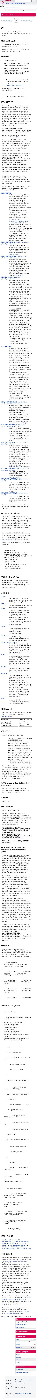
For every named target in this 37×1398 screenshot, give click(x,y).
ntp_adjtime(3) (16, 223)
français (18, 1360)
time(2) (17, 1241)
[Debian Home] (2, 3)
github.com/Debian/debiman (24, 1393)
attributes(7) (7, 716)
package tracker (21, 1324)
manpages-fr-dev (15, 10)
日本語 (18, 1362)
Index (7, 3)
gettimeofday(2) (14, 1240)
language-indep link (22, 1322)
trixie (17, 1339)
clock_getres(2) (6, 20)
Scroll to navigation (8, 15)
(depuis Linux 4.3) (10, 642)
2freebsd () (22, 1372)
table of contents (22, 1332)
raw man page (20, 1327)
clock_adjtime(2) (24, 221)
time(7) (23, 1246)
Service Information (11, 8)
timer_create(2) (14, 254)
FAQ (24, 3)
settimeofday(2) (14, 466)
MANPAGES (8, 0)
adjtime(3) (18, 219)
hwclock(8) (27, 1248)
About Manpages (16, 3)
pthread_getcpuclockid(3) (18, 1245)
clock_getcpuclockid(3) (10, 1243)
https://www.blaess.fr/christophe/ (15, 1261)
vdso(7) (20, 275)
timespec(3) (14, 137)
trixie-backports (21, 1342)
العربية (18, 1354)
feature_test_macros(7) (14, 85)
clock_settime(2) (14, 742)
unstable (8, 10)
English (18, 1357)
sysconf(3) (18, 837)
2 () (19, 1369)
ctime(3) (23, 1243)
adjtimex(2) (13, 221)
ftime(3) (5, 1245)
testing (18, 1344)
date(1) (4, 1240)
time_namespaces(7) (8, 1248)
